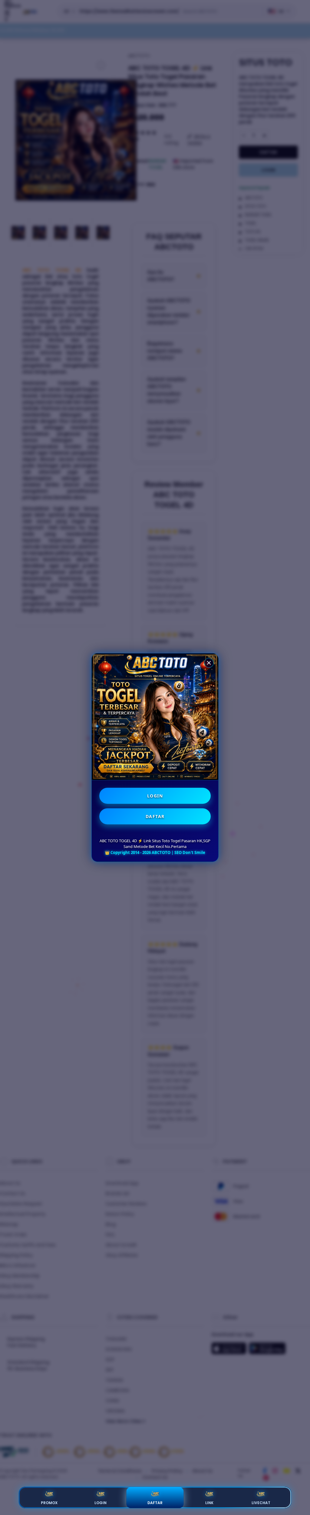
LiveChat (261, 1502)
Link (209, 1502)
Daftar (155, 1502)
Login (100, 1502)
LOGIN (155, 796)
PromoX (49, 1502)
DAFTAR (155, 816)
